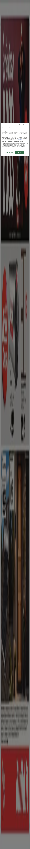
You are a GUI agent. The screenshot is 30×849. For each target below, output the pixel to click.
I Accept (20, 152)
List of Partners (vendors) (7, 147)
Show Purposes (9, 152)
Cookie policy (19, 139)
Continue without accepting (23, 124)
